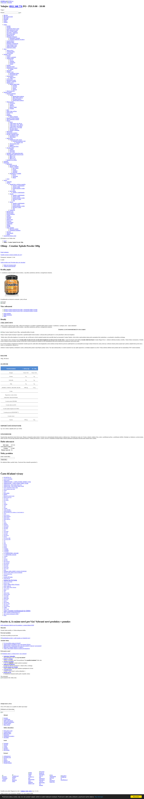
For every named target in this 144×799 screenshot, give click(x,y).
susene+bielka (6, 595)
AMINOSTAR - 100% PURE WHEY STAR (14, 486)
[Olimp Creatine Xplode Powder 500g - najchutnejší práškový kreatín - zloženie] (20, 311)
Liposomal (5, 559)
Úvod (5, 241)
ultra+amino (6, 602)
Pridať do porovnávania (9, 266)
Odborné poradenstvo (9, 664)
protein (5, 575)
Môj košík (6, 18)
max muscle (6, 563)
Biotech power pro (7, 497)
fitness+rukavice (7, 516)
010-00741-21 (7, 477)
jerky (4, 540)
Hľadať (2, 12)
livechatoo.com (7, 757)
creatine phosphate (7, 511)
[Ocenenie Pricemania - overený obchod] (4, 780)
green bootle (6, 532)
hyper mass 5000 (7, 539)
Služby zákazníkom (8, 720)
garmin (5, 523)
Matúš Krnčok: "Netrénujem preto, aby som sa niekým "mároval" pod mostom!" (23, 645)
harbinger (5, 536)
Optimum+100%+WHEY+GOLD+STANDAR (15, 571)
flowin (5, 521)
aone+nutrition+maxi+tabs (11, 487)
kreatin (5, 547)
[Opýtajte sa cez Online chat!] (8, 238)
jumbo (5, 543)
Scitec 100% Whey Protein (10, 587)
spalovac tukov (7, 594)
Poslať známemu (5, 252)
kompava (5, 546)
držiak (5, 513)
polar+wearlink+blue (8, 574)
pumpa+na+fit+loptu (10, 580)
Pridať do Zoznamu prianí (10, 265)
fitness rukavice (7, 519)
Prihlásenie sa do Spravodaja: (7, 709)
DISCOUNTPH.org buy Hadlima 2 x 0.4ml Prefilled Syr (14, 512)
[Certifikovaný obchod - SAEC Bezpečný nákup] (15, 781)
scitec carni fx (6, 588)
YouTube (6, 744)
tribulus (5, 601)
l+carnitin (6, 548)
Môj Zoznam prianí (8, 16)
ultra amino (6, 605)
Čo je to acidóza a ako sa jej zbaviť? (12, 643)
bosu (5, 501)
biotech (5, 494)
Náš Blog (6, 748)
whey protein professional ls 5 (12, 612)
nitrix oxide (6, 568)
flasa (4, 520)
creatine (5, 508)
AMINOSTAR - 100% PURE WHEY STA (13, 484)
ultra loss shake (7, 606)
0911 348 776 (15, 6)
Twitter (5, 746)
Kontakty (6, 718)
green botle (6, 534)
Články (5, 20)
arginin (5, 490)
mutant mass (6, 567)
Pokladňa (6, 19)
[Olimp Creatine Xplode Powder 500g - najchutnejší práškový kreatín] (20, 309)
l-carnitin (6, 551)
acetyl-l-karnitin (8, 479)
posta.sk (5, 760)
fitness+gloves (6, 515)
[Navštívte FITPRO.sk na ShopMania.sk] (64, 779)
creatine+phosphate (7, 509)
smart (5, 591)
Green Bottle (6, 535)
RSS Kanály (7, 750)
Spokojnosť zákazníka (9, 656)
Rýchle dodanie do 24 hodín (11, 667)
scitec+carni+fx (7, 586)
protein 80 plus (7, 578)
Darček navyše (7, 672)
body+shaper (6, 498)
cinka (4, 506)
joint (5, 542)
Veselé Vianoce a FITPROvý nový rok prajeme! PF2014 (17, 644)
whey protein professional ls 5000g (11, 614)
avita (5, 491)
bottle (5, 502)
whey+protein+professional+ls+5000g (17, 611)
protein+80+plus (8, 577)
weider (5, 607)
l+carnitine (6, 550)
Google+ (6, 747)
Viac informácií (99, 797)
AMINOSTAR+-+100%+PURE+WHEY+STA (17, 482)
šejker (5, 615)
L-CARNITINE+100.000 (11, 553)
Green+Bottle (6, 531)
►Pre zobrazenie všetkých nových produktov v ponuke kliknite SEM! (17, 625)
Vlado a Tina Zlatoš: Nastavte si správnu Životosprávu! (17, 648)
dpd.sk (5, 758)
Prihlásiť (6, 22)
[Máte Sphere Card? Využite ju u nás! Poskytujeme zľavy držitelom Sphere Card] (31, 783)
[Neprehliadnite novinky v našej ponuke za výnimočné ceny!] (15, 638)
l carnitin (5, 556)
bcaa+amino (6, 493)
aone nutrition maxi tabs (9, 489)
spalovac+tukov (6, 592)
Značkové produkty (9, 661)
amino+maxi (6, 480)
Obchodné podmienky (9, 722)
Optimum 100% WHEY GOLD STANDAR (13, 572)
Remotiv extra (6, 583)
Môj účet (6, 15)
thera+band (6, 599)
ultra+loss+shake (7, 603)
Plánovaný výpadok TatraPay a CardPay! (13, 647)
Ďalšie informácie (8, 314)
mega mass (6, 565)
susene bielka (6, 596)
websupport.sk (7, 756)
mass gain (6, 560)
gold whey (6, 528)
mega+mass (6, 564)
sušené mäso (6, 598)
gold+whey (6, 525)
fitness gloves (6, 517)
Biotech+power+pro (9, 496)
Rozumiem (136, 797)
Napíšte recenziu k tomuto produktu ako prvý (11, 254)
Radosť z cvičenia (8, 659)
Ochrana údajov (7, 723)
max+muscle (7, 561)
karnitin (5, 544)
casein (5, 505)
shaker (5, 590)
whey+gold (6, 609)
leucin (5, 557)
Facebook (6, 743)
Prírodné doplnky (8, 763)
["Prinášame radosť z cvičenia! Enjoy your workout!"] (14, 653)
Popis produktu (7, 313)
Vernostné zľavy (8, 669)
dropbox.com (7, 761)
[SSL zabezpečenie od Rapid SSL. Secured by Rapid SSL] (53, 782)
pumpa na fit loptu (8, 581)
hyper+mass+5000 (7, 538)
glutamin (6, 524)
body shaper (6, 500)
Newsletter (6, 737)
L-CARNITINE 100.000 (10, 554)
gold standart (6, 527)
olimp (5, 570)
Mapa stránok (7, 724)
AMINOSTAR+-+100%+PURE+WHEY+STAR (16, 483)
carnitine (5, 504)
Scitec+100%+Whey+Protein (11, 584)
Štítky (5, 316)
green (5, 530)
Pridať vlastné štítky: (5, 456)
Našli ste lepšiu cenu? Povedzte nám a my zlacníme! (13, 262)
